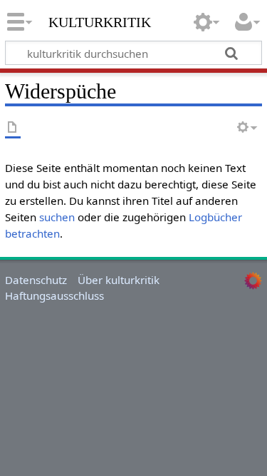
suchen (57, 217)
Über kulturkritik (118, 280)
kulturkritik (99, 21)
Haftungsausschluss (54, 295)
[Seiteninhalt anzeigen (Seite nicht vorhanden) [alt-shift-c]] (13, 128)
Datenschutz (36, 280)
